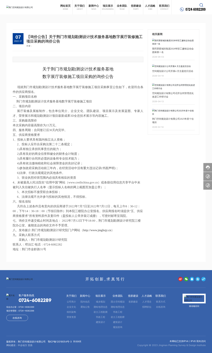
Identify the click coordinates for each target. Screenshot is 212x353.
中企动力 (22, 345)
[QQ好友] (192, 279)
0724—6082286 (26, 310)
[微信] (186, 279)
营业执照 (77, 341)
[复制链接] (203, 279)
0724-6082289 (195, 9)
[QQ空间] (198, 279)
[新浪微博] (180, 279)
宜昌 (30, 345)
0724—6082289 (26, 307)
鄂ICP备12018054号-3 (60, 341)
